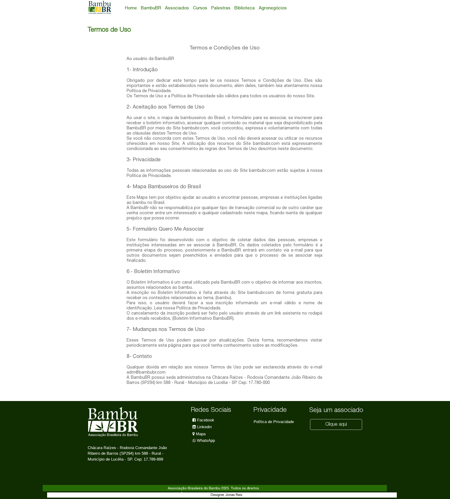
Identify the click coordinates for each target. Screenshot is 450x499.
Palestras (220, 7)
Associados (177, 7)
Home (131, 7)
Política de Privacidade (274, 422)
